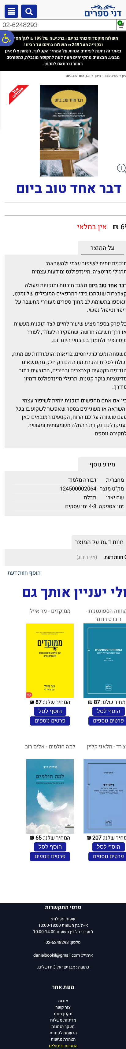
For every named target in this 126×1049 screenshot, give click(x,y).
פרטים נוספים (50, 721)
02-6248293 (20, 25)
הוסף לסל (108, 711)
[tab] (102, 248)
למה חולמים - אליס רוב (50, 747)
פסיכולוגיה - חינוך (106, 75)
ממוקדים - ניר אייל (50, 611)
